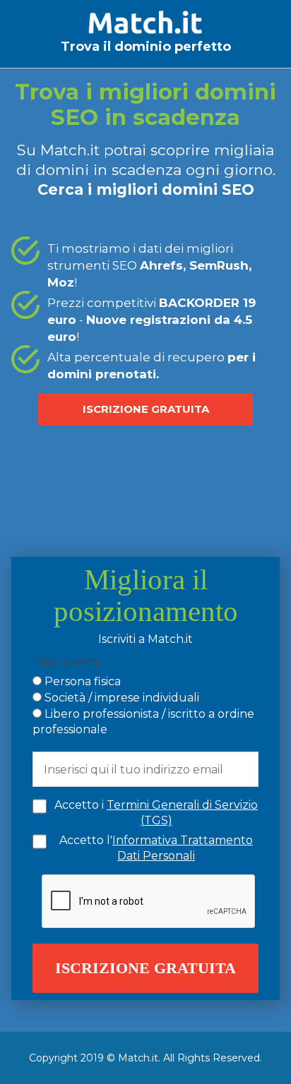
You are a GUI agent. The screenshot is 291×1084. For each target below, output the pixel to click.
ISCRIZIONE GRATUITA (146, 409)
